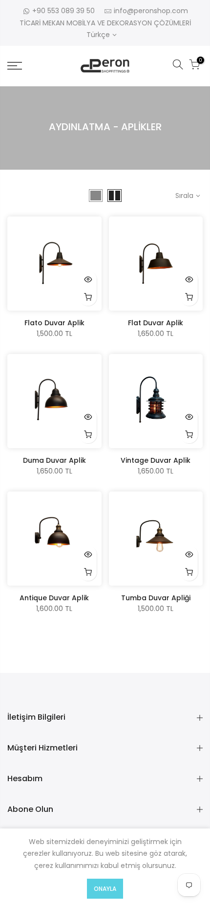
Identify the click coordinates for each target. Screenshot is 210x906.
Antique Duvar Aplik (54, 598)
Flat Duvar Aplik (155, 323)
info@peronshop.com (151, 11)
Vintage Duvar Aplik (155, 460)
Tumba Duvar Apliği (155, 598)
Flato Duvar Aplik (54, 323)
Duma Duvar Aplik (54, 460)
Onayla (105, 889)
